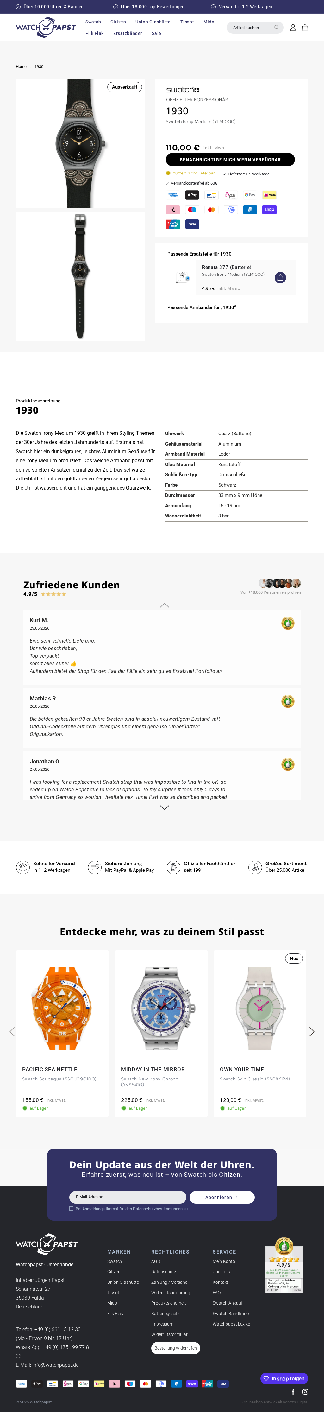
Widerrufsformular (169, 1334)
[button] (93, 22)
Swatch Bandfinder (231, 1313)
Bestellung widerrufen (175, 1348)
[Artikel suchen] (277, 27)
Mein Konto (224, 1261)
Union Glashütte (123, 1282)
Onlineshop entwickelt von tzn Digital (275, 1402)
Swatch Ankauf (228, 1303)
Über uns (221, 1271)
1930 (38, 66)
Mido (112, 1303)
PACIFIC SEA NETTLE (49, 1069)
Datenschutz (163, 1271)
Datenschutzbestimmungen (158, 1208)
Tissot (113, 1292)
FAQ (217, 1292)
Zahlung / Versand (169, 1282)
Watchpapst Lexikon (233, 1324)
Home (21, 66)
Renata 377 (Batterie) (227, 267)
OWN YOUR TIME (242, 1069)
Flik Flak (115, 1313)
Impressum (162, 1324)
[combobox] (255, 28)
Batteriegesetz (165, 1313)
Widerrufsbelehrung (170, 1292)
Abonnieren (218, 1197)
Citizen (114, 1271)
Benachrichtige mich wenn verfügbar (230, 159)
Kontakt (220, 1282)
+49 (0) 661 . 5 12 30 (57, 1330)
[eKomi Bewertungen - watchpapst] (284, 1265)
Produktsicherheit (168, 1303)
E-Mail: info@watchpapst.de (47, 1365)
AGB (155, 1261)
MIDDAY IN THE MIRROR (153, 1069)
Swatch (114, 1261)
